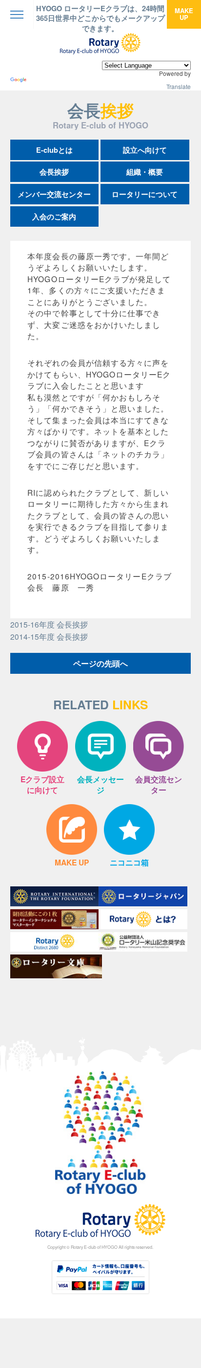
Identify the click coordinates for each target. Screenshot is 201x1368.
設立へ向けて (145, 150)
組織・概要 (144, 172)
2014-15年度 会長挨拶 (49, 636)
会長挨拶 (54, 172)
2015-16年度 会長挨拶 (49, 624)
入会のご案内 (54, 216)
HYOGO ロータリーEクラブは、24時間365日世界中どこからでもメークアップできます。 (100, 18)
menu (17, 14)
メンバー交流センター (54, 194)
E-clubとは (54, 150)
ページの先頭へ (100, 663)
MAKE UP (184, 14)
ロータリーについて (145, 194)
